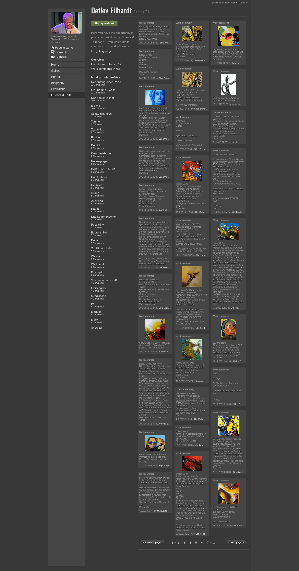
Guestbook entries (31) (106, 64)
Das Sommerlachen (104, 218)
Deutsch (244, 2)
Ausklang (97, 202)
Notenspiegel (99, 162)
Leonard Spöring (240, 63)
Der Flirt (97, 146)
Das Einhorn (99, 178)
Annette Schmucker (168, 351)
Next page (236, 542)
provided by (225, 2)
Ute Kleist (163, 267)
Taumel (97, 123)
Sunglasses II (99, 297)
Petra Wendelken (167, 42)
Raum (97, 210)
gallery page (104, 51)
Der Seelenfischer (102, 99)
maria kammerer (167, 210)
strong (97, 194)
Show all (96, 327)
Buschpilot (97, 273)
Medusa (97, 313)
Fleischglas (98, 289)
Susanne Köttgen (167, 139)
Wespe (97, 257)
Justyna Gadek (203, 445)
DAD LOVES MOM (103, 170)
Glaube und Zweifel (103, 91)
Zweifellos (97, 131)
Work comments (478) (105, 68)
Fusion (97, 138)
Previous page (152, 542)
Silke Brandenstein (168, 78)
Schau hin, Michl (101, 115)
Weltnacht (97, 265)
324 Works (56, 39)
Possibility (97, 226)
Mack (97, 321)
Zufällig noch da (101, 249)
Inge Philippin (165, 465)
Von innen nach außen (105, 281)
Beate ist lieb (99, 234)
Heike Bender (240, 361)
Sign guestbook (104, 23)
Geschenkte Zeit (101, 154)
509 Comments (71, 39)
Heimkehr (97, 186)
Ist (97, 305)
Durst (97, 241)
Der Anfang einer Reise (106, 83)
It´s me (98, 107)
